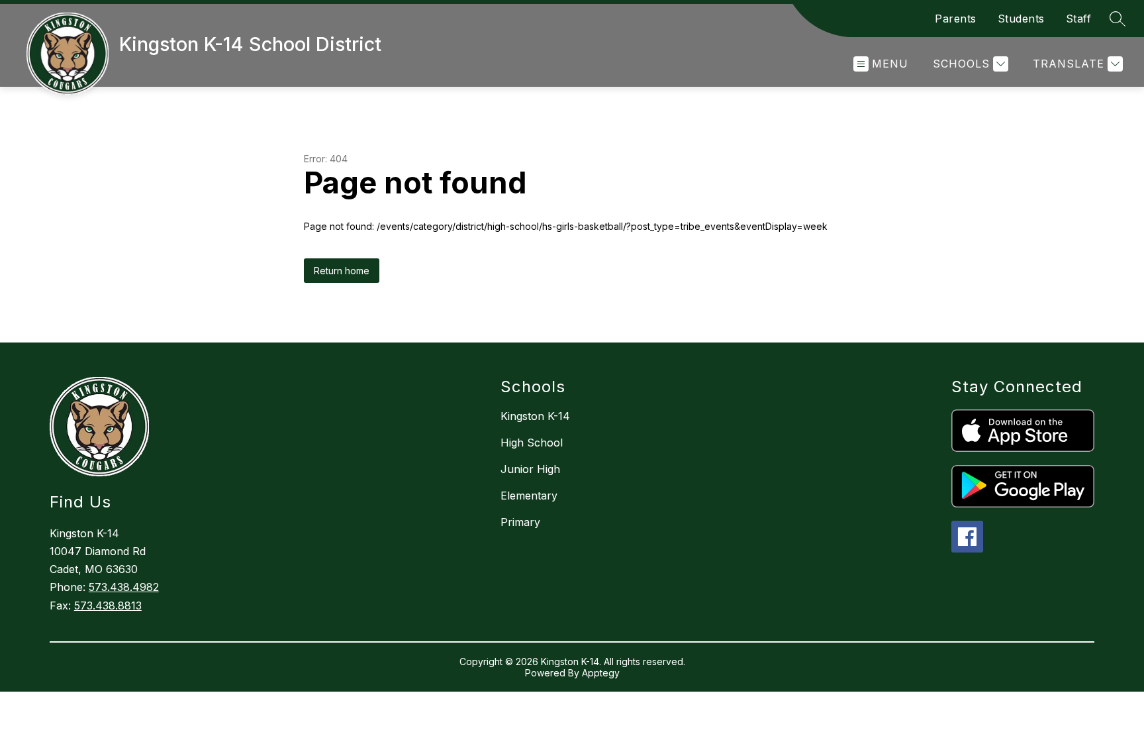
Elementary (529, 495)
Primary (520, 522)
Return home (341, 270)
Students (1021, 18)
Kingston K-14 (535, 416)
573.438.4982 (124, 587)
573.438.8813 (108, 605)
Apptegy (601, 672)
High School (532, 442)
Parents (956, 18)
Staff (1079, 18)
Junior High (530, 469)
